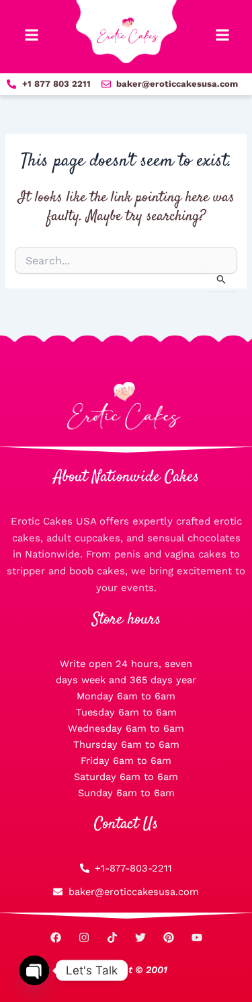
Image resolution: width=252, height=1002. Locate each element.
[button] (31, 35)
